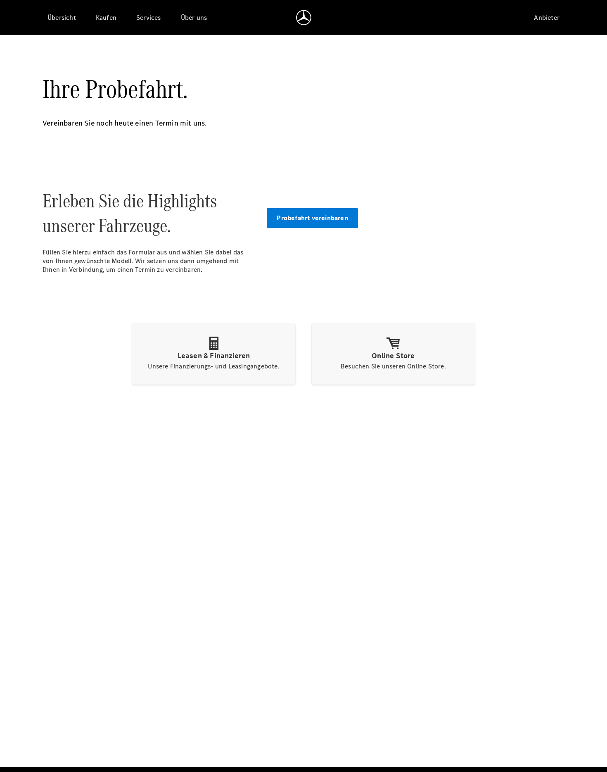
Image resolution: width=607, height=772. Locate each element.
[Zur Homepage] (304, 17)
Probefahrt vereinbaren (312, 218)
